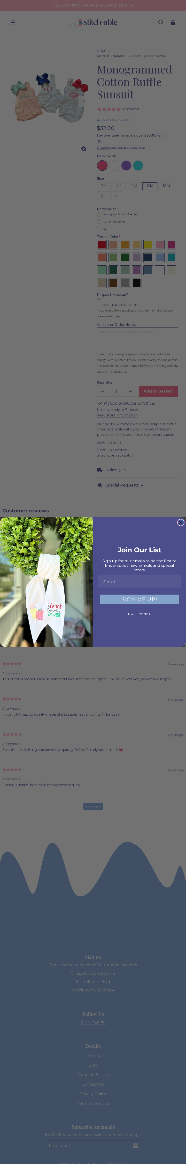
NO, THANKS (139, 613)
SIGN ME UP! (140, 599)
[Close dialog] (181, 522)
